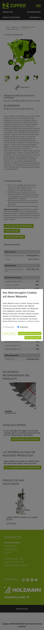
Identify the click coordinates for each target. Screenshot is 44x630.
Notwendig (9, 327)
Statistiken (24, 327)
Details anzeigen (9, 333)
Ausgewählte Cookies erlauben (29, 333)
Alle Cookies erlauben (32, 338)
